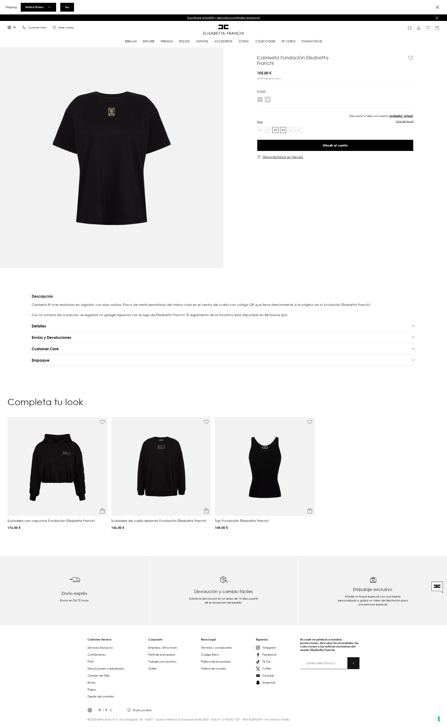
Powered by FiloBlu (277, 719)
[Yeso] (268, 100)
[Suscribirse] (353, 663)
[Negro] (260, 100)
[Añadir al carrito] (102, 511)
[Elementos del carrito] (437, 28)
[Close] (437, 7)
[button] (223, 17)
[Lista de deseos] (427, 28)
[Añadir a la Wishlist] (373, 58)
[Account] (418, 28)
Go (67, 7)
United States (34, 7)
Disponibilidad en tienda (283, 157)
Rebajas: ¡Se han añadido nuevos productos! (223, 18)
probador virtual (401, 116)
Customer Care (37, 27)
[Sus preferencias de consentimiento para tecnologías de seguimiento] (438, 718)
